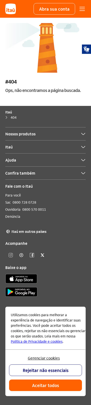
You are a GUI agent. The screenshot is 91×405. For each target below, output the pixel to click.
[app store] (21, 279)
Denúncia (12, 216)
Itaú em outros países (26, 231)
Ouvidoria (13, 209)
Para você (13, 195)
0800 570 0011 (34, 209)
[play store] (21, 292)
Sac (8, 202)
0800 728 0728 (24, 202)
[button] (54, 9)
